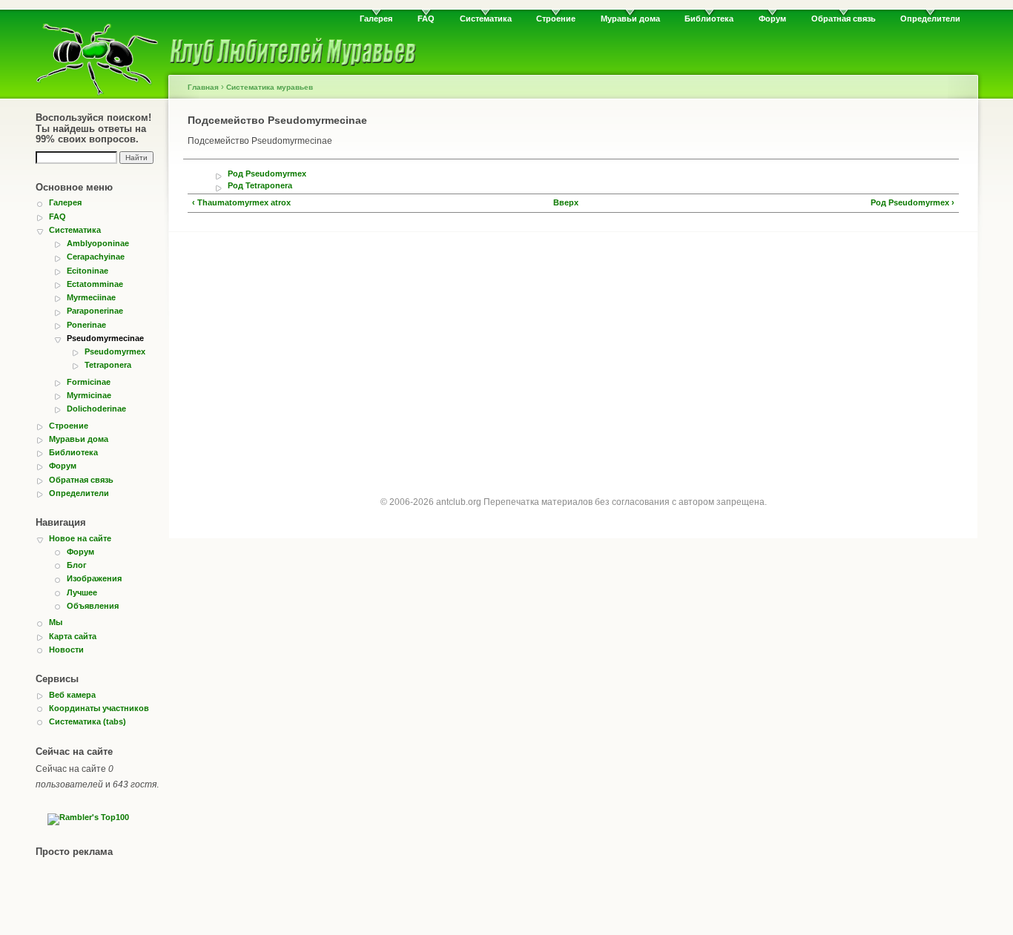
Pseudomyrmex (115, 351)
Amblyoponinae (98, 243)
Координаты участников (99, 708)
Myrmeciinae (91, 297)
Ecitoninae (87, 270)
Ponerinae (86, 324)
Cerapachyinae (96, 256)
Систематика (486, 18)
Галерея (376, 18)
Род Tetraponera (260, 186)
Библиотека (708, 18)
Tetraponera (108, 364)
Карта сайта (72, 636)
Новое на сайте (80, 538)
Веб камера (72, 694)
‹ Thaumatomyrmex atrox (241, 203)
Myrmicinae (89, 395)
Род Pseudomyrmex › (912, 203)
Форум (772, 18)
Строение (555, 18)
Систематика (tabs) (87, 721)
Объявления (93, 605)
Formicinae (88, 381)
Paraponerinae (95, 310)
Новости (66, 649)
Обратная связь (843, 18)
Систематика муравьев (269, 87)
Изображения (94, 578)
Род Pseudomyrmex (267, 174)
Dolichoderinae (96, 408)
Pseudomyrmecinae (105, 338)
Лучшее (82, 592)
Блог (77, 565)
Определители (930, 18)
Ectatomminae (95, 284)
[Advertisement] (573, 351)
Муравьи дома (630, 18)
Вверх (565, 203)
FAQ (426, 18)
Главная (203, 87)
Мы (55, 622)
